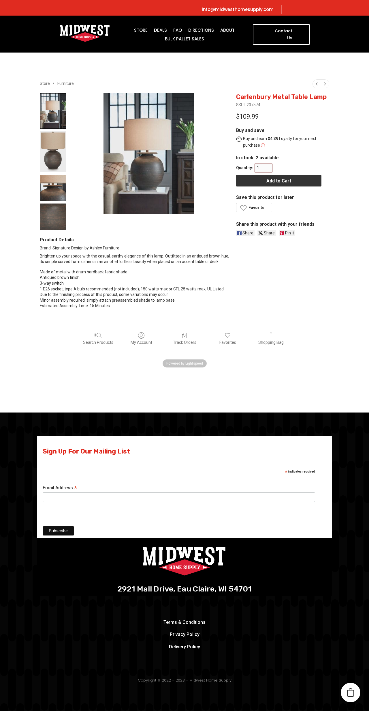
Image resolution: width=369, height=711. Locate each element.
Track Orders (184, 342)
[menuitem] (317, 84)
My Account (141, 342)
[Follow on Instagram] (317, 9)
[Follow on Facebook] (308, 9)
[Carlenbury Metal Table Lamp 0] (53, 111)
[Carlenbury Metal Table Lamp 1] (53, 151)
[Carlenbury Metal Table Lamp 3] (53, 217)
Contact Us (283, 34)
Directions (201, 30)
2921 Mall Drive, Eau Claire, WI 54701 (184, 589)
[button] (254, 207)
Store (141, 30)
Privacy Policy (184, 634)
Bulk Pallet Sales (184, 39)
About (227, 30)
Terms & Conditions (184, 622)
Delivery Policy (184, 647)
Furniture (65, 83)
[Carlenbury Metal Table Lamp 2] (53, 188)
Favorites (227, 342)
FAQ (177, 30)
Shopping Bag (271, 342)
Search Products (98, 342)
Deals (160, 30)
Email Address (60, 488)
